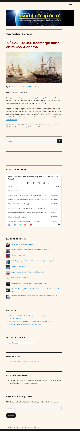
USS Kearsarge (31, 127)
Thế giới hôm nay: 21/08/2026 (19, 255)
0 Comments (42, 127)
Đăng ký (11, 415)
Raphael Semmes (20, 127)
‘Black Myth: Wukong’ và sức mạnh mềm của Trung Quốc (24, 324)
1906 (34, 124)
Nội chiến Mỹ (10, 127)
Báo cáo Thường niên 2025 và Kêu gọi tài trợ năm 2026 (23, 361)
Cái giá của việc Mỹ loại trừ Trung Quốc (19, 204)
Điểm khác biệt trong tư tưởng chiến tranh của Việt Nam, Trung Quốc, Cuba (29, 321)
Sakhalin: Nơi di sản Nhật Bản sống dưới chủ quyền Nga (24, 221)
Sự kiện (28, 124)
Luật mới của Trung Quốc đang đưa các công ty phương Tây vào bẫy (27, 199)
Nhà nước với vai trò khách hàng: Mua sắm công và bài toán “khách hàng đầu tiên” (34, 295)
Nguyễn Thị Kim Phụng (52, 124)
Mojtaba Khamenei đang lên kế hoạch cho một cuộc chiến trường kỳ (27, 212)
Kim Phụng (12, 124)
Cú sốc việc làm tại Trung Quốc (17, 217)
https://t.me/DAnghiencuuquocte (28, 383)
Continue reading (11, 119)
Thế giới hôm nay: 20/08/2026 (19, 266)
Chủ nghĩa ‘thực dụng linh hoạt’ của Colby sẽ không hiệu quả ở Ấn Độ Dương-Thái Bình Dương (35, 208)
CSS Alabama (40, 124)
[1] (36, 98)
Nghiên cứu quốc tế (12, 427)
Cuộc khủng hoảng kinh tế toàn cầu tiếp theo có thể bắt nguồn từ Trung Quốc (29, 195)
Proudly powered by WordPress (29, 427)
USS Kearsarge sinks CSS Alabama (23, 87)
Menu (69, 4)
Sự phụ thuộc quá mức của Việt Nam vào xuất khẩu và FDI (27, 272)
